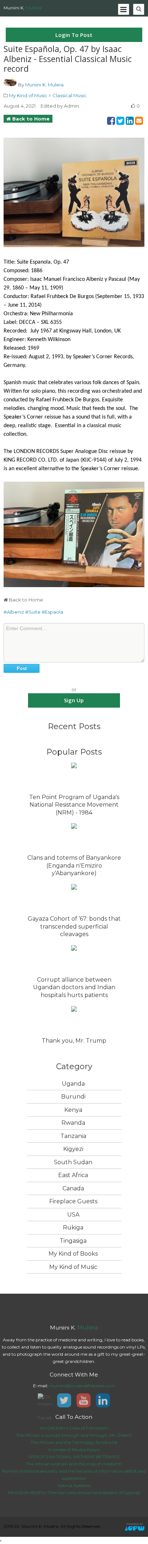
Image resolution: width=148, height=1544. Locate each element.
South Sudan (73, 1162)
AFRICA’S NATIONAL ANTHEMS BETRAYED (74, 1456)
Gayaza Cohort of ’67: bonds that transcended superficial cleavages (74, 926)
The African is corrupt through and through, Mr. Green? (74, 1435)
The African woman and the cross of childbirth (74, 1464)
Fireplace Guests (73, 1201)
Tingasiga (73, 1240)
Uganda (73, 1083)
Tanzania (73, 1136)
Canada (73, 1188)
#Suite (33, 612)
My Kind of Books (73, 1253)
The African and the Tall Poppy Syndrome (74, 1442)
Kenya (73, 1109)
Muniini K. (22, 7)
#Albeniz (14, 612)
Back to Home (31, 119)
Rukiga (73, 1227)
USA (73, 1214)
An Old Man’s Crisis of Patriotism (74, 1428)
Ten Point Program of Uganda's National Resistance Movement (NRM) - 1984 (74, 805)
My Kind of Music (28, 95)
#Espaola (52, 612)
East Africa (73, 1175)
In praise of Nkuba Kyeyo (74, 1449)
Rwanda (73, 1122)
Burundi (73, 1096)
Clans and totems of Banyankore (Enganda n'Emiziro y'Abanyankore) (74, 865)
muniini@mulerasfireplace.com (82, 1385)
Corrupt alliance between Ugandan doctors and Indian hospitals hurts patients (74, 987)
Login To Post (73, 34)
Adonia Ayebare (74, 1485)
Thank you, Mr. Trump (74, 1040)
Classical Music (69, 95)
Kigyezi (73, 1149)
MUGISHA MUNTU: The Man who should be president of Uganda (74, 1492)
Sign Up (74, 700)
